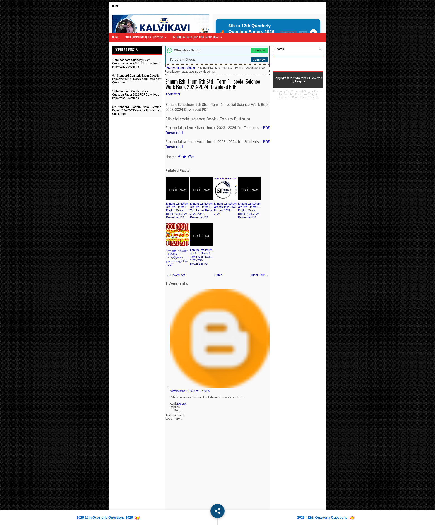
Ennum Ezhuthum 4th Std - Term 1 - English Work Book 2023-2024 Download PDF (249, 210)
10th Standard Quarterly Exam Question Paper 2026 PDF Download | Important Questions (136, 63)
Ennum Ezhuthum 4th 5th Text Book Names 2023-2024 (225, 209)
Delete (181, 403)
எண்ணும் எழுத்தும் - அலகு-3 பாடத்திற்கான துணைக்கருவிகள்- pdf (177, 257)
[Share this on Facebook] (179, 157)
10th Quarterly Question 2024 (146, 37)
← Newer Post (176, 275)
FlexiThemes (294, 91)
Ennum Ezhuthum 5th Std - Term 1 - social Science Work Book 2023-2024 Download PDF (212, 84)
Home (115, 6)
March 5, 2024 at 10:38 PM (193, 391)
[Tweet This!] (184, 157)
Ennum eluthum (187, 67)
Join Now (259, 50)
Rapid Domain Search (305, 97)
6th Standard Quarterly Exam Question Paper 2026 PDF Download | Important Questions (137, 110)
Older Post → (259, 275)
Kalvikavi (303, 78)
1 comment (172, 94)
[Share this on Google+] (191, 157)
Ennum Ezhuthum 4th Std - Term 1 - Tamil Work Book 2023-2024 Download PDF (201, 256)
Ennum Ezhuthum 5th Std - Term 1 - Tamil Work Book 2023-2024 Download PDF (201, 210)
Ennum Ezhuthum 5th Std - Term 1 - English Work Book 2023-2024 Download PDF (177, 210)
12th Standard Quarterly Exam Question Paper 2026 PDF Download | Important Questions (136, 94)
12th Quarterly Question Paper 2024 (197, 37)
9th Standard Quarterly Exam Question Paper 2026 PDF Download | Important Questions (137, 79)
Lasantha (288, 94)
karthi (173, 391)
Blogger (300, 81)
